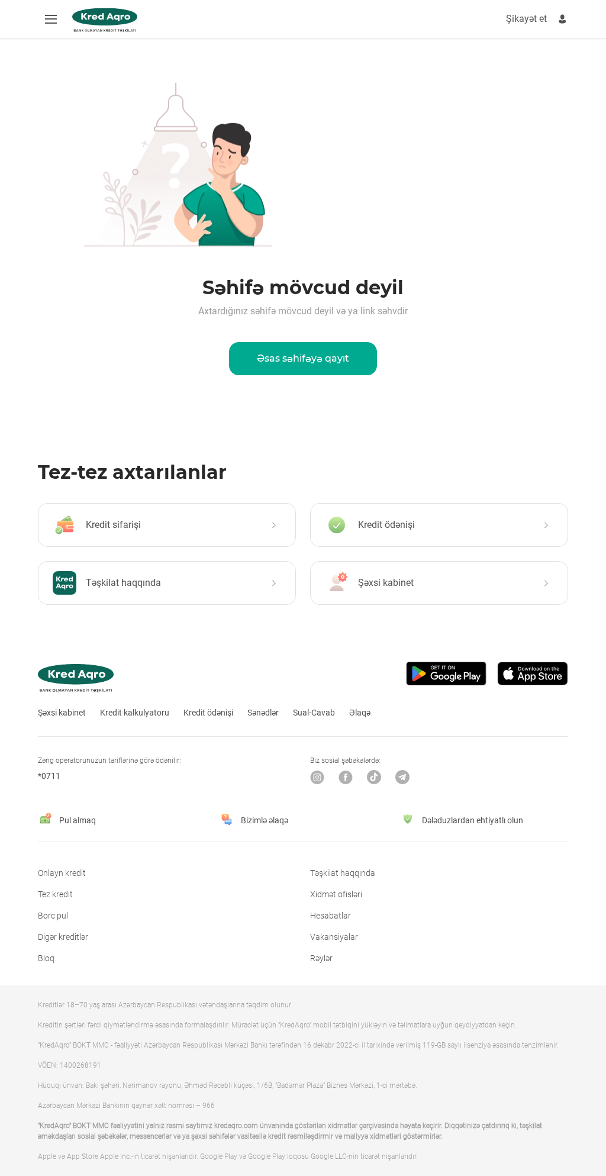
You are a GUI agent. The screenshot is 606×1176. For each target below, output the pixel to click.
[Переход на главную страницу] (104, 20)
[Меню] (51, 19)
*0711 (49, 776)
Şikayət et (526, 18)
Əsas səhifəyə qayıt (303, 358)
